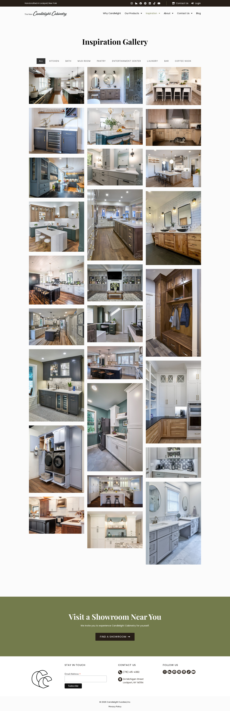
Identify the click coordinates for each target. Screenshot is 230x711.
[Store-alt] (173, 3)
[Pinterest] (145, 3)
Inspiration (151, 13)
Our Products (132, 13)
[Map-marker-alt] (120, 679)
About (167, 13)
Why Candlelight (112, 13)
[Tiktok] (154, 3)
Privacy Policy (115, 706)
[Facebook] (141, 3)
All (41, 61)
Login (198, 3)
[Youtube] (159, 3)
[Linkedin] (150, 3)
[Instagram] (131, 3)
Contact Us (182, 3)
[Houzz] (136, 3)
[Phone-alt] (120, 672)
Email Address (73, 673)
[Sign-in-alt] (192, 3)
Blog (198, 13)
